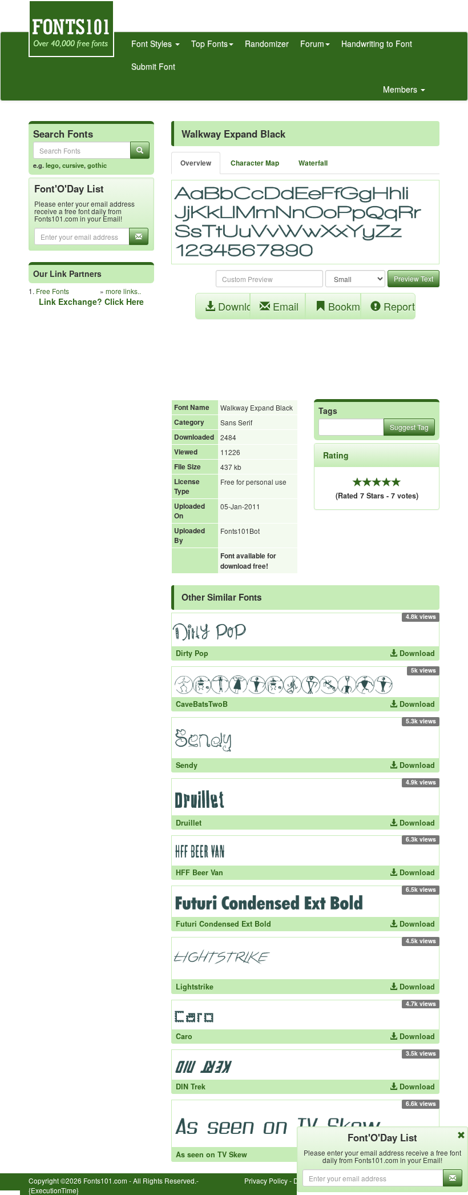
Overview (195, 163)
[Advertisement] (305, 353)
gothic (97, 165)
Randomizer (267, 43)
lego (52, 165)
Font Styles (152, 43)
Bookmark (343, 306)
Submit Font (153, 66)
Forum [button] (312, 43)
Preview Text (413, 278)
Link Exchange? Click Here (91, 301)
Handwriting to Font (376, 43)
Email (284, 306)
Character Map (255, 163)
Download (233, 306)
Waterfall (313, 163)
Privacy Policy (266, 1180)
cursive (73, 165)
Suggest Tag (409, 427)
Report (398, 306)
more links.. (123, 291)
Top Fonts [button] (209, 43)
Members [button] (401, 89)
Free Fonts (52, 291)
